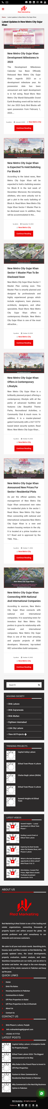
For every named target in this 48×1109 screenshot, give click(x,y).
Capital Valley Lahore (26, 752)
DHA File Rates (12, 986)
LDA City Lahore (15, 728)
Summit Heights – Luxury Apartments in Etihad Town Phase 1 (30, 826)
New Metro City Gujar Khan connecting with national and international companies (24, 596)
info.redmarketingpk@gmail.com (19, 1029)
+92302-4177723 (13, 1034)
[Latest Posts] (6, 1047)
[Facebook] (26, 2)
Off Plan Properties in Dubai (17, 1000)
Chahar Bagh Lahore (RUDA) (29, 775)
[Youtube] (45, 2)
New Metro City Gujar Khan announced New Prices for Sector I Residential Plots (23, 487)
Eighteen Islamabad (17, 722)
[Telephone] (3, 2)
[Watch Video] (12, 828)
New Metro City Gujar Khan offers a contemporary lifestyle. (23, 382)
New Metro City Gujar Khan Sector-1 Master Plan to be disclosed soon (23, 272)
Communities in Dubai (15, 995)
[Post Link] (24, 38)
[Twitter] (30, 2)
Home (8, 982)
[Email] (7, 2)
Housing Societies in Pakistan (18, 991)
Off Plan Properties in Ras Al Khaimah (21, 1004)
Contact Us (10, 1013)
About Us (9, 1008)
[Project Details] (10, 755)
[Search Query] (39, 685)
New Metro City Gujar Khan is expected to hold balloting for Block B (23, 167)
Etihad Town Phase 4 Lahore (29, 764)
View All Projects (16, 734)
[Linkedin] (34, 2)
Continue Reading (24, 128)
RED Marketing (17, 1101)
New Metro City (35, 122)
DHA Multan (13, 716)
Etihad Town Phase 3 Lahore (29, 787)
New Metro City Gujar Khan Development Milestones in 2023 (23, 57)
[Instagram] (37, 2)
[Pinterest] (41, 2)
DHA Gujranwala (15, 710)
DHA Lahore (13, 704)
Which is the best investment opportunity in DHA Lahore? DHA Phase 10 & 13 (30, 861)
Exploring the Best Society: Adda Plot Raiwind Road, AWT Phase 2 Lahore (31, 849)
